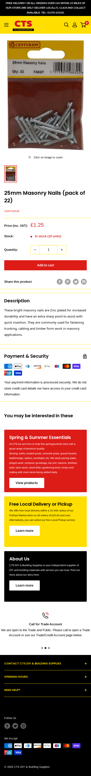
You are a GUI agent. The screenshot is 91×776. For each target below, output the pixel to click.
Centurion (11, 211)
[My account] (75, 25)
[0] (83, 24)
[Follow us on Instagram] (23, 726)
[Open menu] (6, 25)
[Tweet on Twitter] (76, 282)
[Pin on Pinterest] (68, 282)
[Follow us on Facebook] (7, 726)
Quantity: (11, 249)
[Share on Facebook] (60, 282)
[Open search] (66, 25)
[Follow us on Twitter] (15, 726)
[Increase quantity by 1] (61, 249)
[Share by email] (84, 282)
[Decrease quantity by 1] (35, 249)
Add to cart (45, 265)
